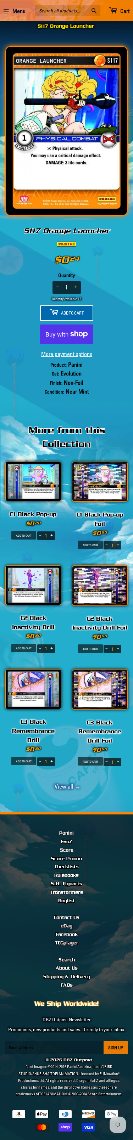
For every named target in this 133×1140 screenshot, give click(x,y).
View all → (66, 786)
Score (66, 850)
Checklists (67, 866)
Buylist (66, 900)
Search (67, 960)
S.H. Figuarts (66, 883)
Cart (124, 11)
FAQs (67, 985)
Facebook (67, 934)
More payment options (66, 353)
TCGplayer (66, 943)
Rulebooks (66, 875)
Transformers (66, 892)
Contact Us (66, 917)
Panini (66, 833)
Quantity (66, 275)
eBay (66, 926)
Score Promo (66, 858)
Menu (19, 11)
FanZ (66, 841)
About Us (67, 968)
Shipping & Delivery (66, 976)
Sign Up (115, 1047)
